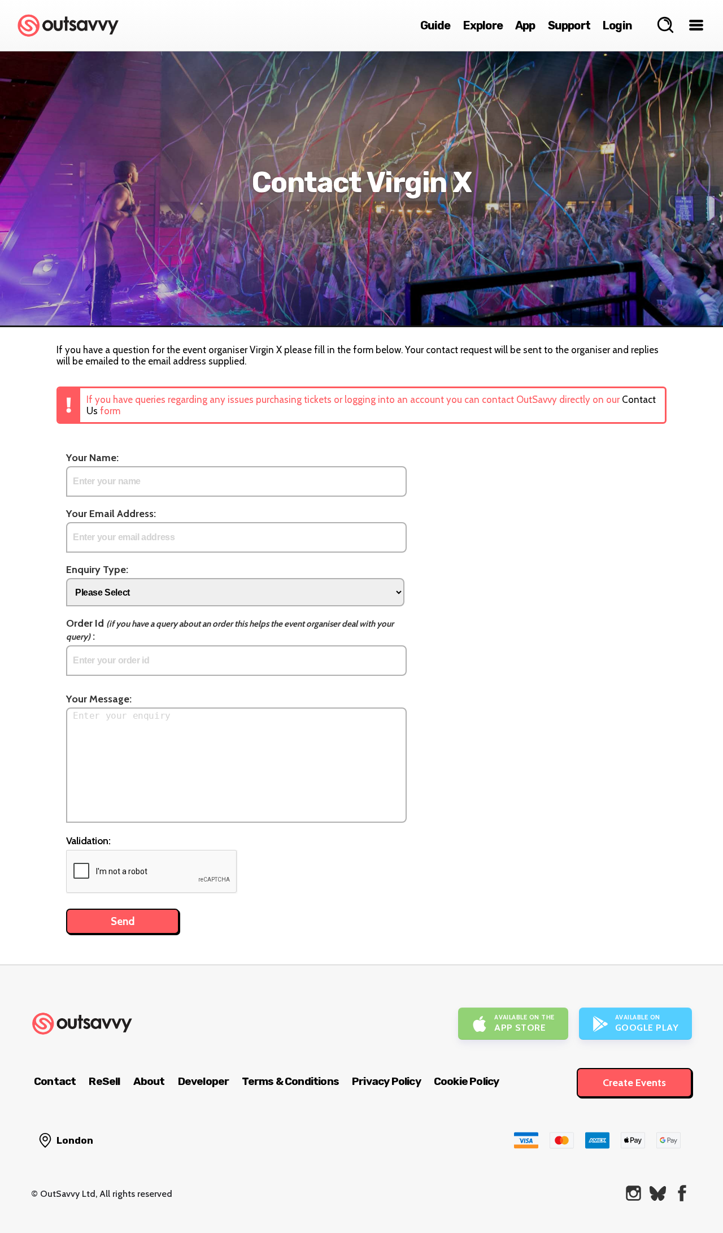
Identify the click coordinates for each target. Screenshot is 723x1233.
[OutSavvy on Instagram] (633, 1193)
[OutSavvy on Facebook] (682, 1193)
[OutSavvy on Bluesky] (658, 1193)
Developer (203, 1081)
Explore (483, 25)
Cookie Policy (466, 1081)
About (149, 1081)
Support (569, 25)
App (525, 25)
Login (617, 25)
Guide (435, 25)
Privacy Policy (386, 1081)
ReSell (104, 1081)
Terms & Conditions (290, 1081)
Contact (55, 1081)
